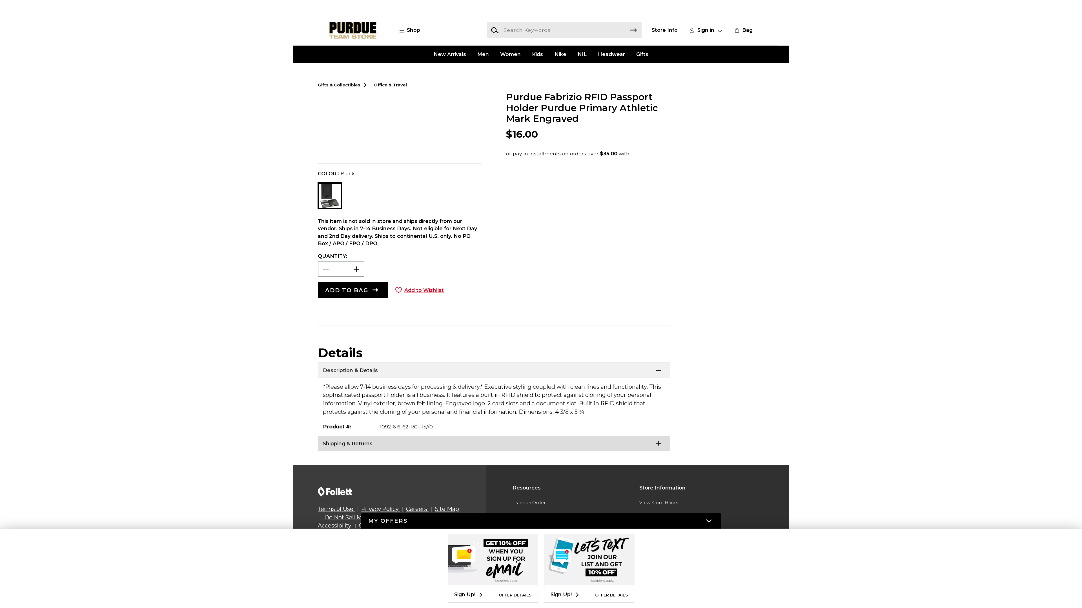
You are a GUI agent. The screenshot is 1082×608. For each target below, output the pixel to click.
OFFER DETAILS (515, 595)
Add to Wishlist (424, 290)
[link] (743, 30)
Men (483, 54)
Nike (560, 54)
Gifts (642, 54)
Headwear (611, 54)
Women (510, 54)
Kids (537, 54)
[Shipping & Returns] (494, 443)
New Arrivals (450, 54)
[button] (413, 30)
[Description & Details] (494, 369)
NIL (582, 54)
